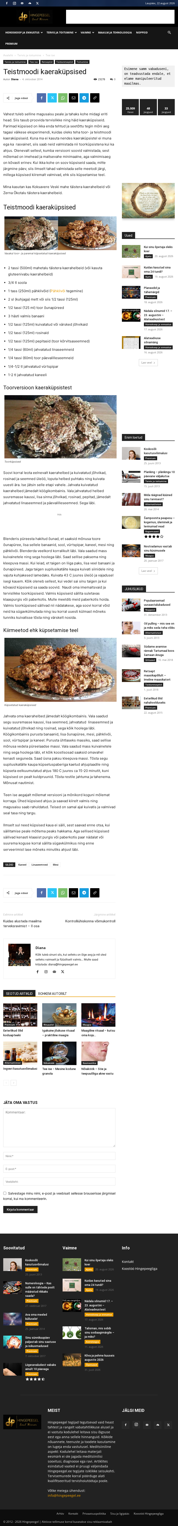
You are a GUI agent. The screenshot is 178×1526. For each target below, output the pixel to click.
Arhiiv (60, 1514)
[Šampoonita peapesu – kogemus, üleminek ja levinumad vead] (131, 522)
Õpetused (91, 1364)
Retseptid (47, 61)
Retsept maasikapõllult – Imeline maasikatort (157, 675)
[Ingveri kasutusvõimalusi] (20, 1053)
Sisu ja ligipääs (119, 1514)
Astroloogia (92, 1341)
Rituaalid (49, 1024)
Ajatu (148, 256)
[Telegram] (84, 98)
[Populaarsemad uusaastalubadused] (131, 605)
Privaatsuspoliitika (94, 1514)
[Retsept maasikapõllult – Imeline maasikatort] (131, 675)
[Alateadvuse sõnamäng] (131, 342)
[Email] (73, 98)
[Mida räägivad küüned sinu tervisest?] (131, 499)
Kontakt (128, 1261)
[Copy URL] (94, 98)
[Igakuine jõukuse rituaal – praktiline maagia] (59, 1015)
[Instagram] (14, 3)
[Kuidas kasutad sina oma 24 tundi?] (131, 271)
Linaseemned (40, 864)
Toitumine (82, 61)
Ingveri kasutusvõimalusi (20, 1068)
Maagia (87, 1024)
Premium (11, 43)
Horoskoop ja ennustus (22, 32)
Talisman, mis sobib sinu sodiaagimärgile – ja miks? (99, 1332)
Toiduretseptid (64, 61)
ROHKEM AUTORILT (52, 994)
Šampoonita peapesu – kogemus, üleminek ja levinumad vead (159, 522)
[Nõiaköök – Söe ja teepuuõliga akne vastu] (98, 1053)
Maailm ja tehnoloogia (115, 32)
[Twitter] (37, 3)
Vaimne (86, 32)
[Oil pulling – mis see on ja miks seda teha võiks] (131, 628)
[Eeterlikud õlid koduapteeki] (20, 1015)
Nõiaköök (49, 1063)
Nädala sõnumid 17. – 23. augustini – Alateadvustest (158, 315)
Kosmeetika (89, 1063)
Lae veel (146, 362)
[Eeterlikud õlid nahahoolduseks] (131, 702)
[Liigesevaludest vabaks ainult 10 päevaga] (12, 1369)
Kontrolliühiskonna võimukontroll (90, 921)
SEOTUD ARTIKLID (19, 994)
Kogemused (152, 531)
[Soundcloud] (29, 3)
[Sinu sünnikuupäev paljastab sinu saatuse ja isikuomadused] (12, 1342)
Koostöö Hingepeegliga (139, 1268)
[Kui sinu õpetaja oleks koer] (131, 251)
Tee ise (34, 61)
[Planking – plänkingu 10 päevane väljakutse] (131, 476)
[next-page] (13, 1083)
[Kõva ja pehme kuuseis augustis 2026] (72, 1360)
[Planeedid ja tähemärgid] (131, 292)
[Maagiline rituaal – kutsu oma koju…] (98, 1015)
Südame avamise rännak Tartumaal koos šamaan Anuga (159, 651)
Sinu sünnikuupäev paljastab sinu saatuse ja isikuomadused (40, 1342)
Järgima (148, 101)
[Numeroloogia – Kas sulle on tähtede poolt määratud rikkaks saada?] (12, 1287)
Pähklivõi (58, 291)
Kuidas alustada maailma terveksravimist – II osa (22, 923)
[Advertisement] (120, 17)
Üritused (150, 660)
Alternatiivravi (13, 1062)
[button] (169, 32)
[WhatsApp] (62, 98)
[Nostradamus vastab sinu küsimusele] (131, 550)
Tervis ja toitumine (60, 32)
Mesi (55, 864)
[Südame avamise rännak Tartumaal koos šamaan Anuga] (131, 651)
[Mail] (22, 3)
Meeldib (130, 101)
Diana (15, 79)
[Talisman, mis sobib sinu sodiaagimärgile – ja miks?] (72, 1332)
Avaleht (8, 55)
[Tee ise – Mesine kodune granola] (59, 1053)
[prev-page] (6, 1083)
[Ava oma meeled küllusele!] (12, 1319)
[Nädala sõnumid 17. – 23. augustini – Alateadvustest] (131, 315)
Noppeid (142, 32)
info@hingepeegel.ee (64, 1495)
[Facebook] (6, 3)
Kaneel (22, 864)
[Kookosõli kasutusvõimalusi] (131, 453)
